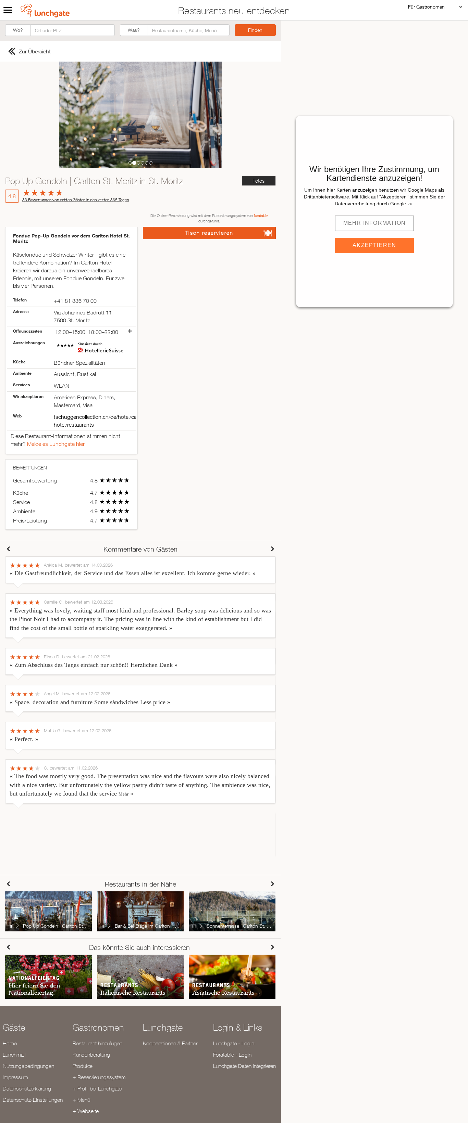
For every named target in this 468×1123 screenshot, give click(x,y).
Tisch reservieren (209, 233)
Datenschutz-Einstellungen (33, 1100)
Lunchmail (14, 1054)
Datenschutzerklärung (27, 1088)
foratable (261, 215)
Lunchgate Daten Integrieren (244, 1066)
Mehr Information (374, 223)
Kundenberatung (91, 1054)
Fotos (258, 181)
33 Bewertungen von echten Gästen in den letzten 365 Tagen (75, 199)
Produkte (83, 1066)
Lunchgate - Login (233, 1043)
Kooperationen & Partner (170, 1043)
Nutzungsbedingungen (28, 1066)
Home (10, 1043)
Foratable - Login (232, 1054)
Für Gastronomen (426, 7)
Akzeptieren (374, 245)
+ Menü (81, 1100)
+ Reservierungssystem (99, 1077)
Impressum (15, 1077)
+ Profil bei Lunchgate (97, 1088)
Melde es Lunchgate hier (56, 444)
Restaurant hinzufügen (97, 1043)
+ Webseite (86, 1111)
